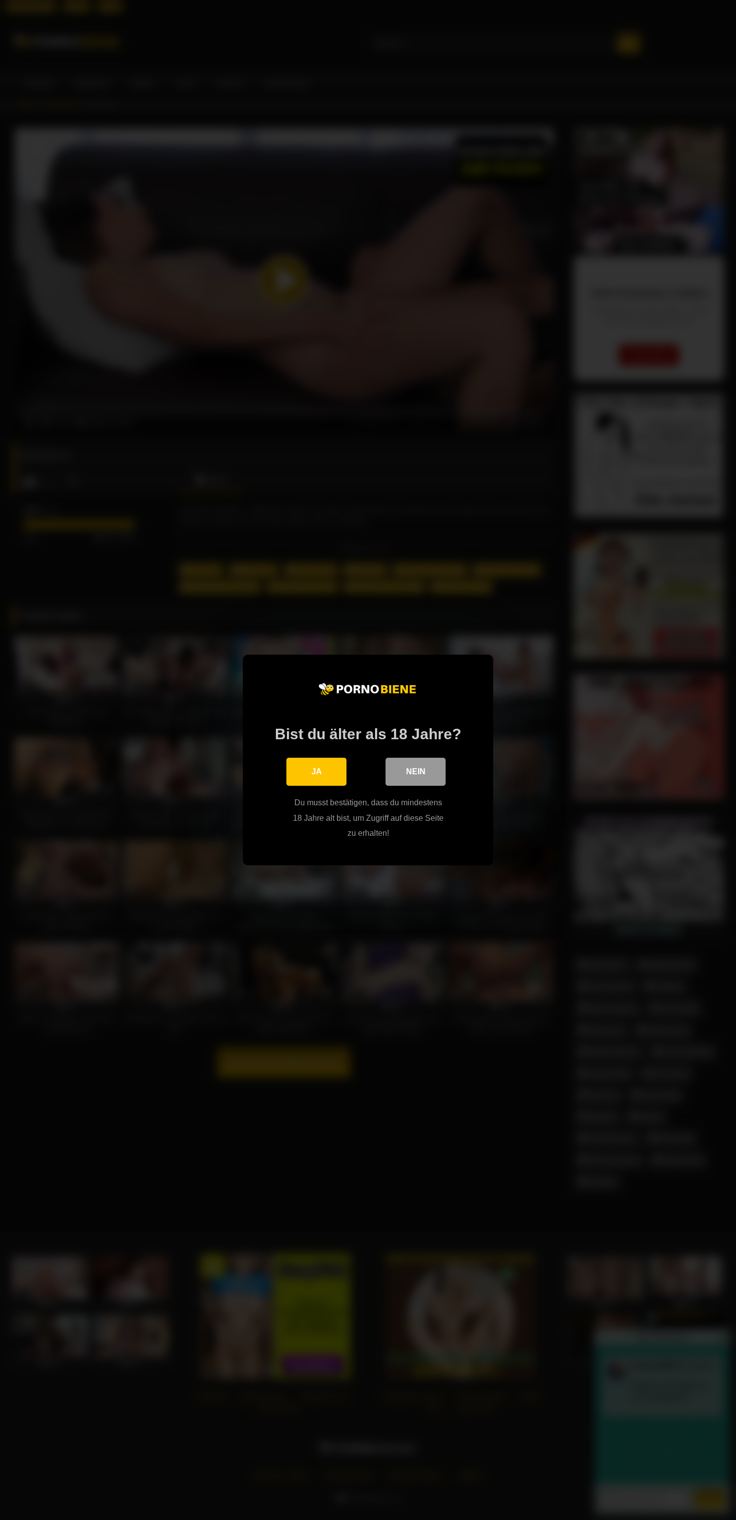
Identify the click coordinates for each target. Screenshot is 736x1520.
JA (316, 771)
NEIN (416, 771)
